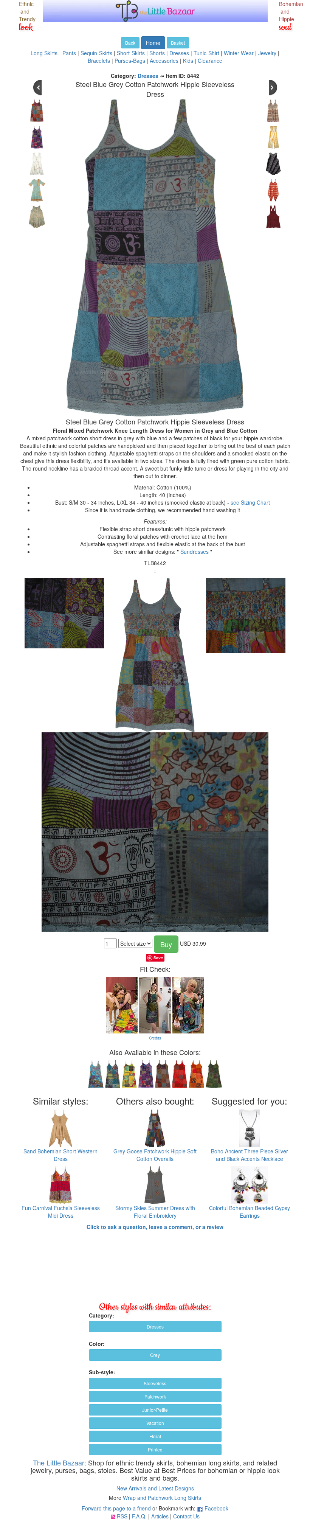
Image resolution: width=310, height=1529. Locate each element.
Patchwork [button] (155, 1396)
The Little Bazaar (58, 1462)
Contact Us (186, 1516)
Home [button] (153, 43)
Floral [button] (155, 1436)
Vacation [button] (155, 1423)
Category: (101, 1315)
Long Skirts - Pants (53, 53)
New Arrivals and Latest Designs (155, 1488)
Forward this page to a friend (116, 1508)
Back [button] (130, 42)
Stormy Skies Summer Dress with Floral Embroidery (155, 1211)
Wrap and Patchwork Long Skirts (162, 1497)
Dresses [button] (155, 1326)
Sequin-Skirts (96, 53)
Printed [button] (155, 1449)
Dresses (179, 53)
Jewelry (267, 53)
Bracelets (99, 60)
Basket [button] (178, 42)
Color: (97, 1343)
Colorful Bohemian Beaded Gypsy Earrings (249, 1211)
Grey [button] (155, 1355)
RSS (122, 1516)
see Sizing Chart (250, 502)
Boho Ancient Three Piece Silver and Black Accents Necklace (249, 1154)
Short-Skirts (131, 53)
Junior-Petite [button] (155, 1409)
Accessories (164, 60)
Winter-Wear (239, 53)
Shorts (157, 53)
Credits (155, 1038)
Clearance (210, 60)
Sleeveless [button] (155, 1383)
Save (158, 957)
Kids (188, 60)
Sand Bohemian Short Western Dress (60, 1154)
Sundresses (194, 551)
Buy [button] (166, 944)
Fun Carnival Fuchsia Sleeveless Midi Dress (61, 1211)
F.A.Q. (139, 1516)
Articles (160, 1516)
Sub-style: (102, 1372)
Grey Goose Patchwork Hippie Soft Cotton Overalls (155, 1154)
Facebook (216, 1508)
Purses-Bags (130, 60)
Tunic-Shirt (206, 53)
